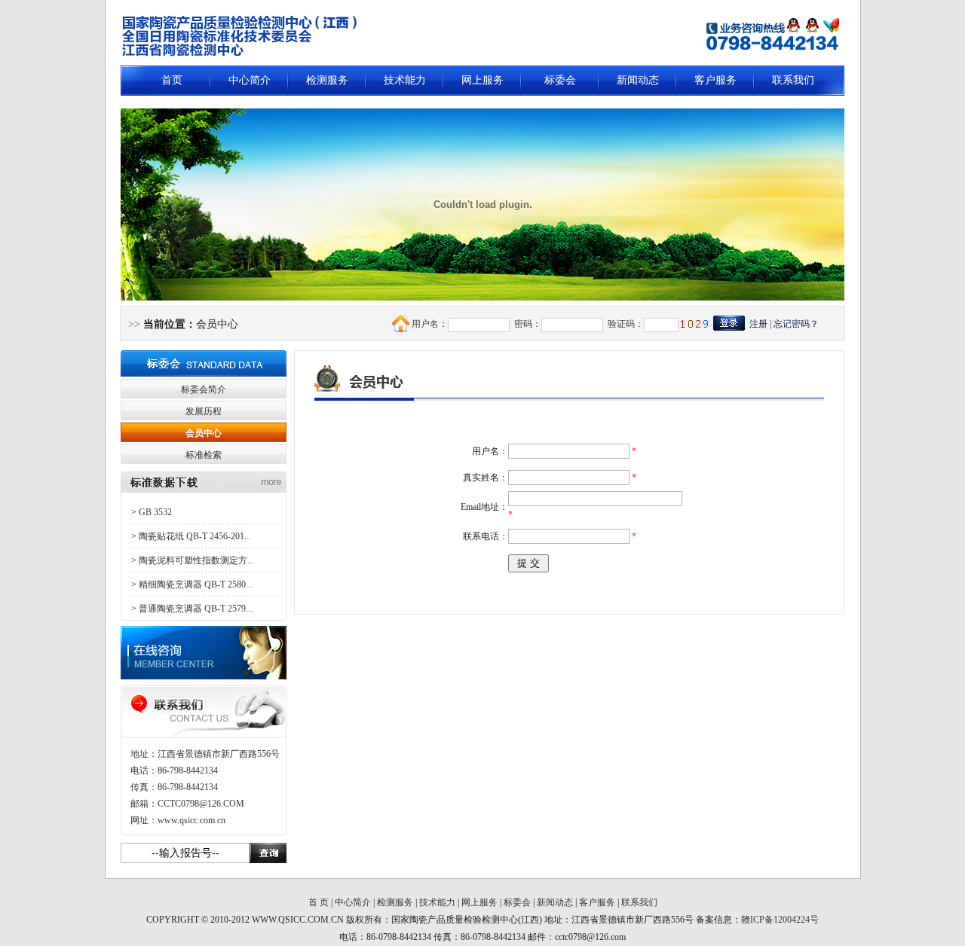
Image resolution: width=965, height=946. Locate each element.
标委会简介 (203, 389)
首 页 (318, 902)
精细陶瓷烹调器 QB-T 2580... (196, 584)
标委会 (560, 80)
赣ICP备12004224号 (780, 919)
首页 (171, 80)
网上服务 (482, 80)
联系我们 (793, 80)
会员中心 (203, 433)
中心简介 (249, 80)
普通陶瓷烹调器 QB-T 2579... (196, 608)
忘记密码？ (796, 324)
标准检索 (203, 455)
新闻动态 (638, 80)
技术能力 (405, 80)
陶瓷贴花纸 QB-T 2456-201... (195, 536)
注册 (758, 324)
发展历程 (203, 411)
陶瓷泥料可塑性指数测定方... (196, 560)
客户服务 (715, 80)
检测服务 (327, 80)
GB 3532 (155, 512)
